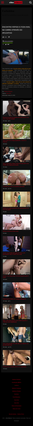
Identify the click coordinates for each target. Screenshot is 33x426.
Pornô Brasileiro (16, 397)
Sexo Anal (8, 93)
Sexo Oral (16, 403)
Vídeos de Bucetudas (16, 405)
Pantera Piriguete (8, 91)
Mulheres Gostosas (16, 388)
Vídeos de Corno (16, 408)
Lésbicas (16, 385)
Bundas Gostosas (16, 379)
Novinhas (16, 394)
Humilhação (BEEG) (16, 382)
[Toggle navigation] (2, 2)
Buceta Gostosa (12, 414)
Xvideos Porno (20, 414)
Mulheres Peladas (16, 391)
